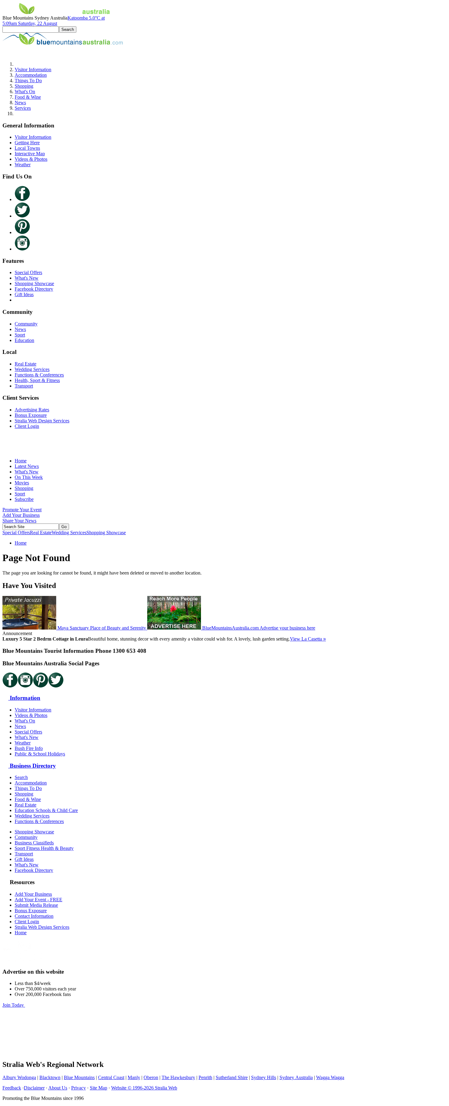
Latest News (27, 466)
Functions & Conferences (39, 374)
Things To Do (28, 80)
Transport (24, 385)
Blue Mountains (79, 1077)
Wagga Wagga (330, 1077)
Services (23, 108)
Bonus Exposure (31, 415)
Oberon (151, 1077)
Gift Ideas (24, 294)
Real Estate (25, 363)
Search (21, 777)
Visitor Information (33, 69)
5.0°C (53, 20)
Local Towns (27, 148)
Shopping (24, 86)
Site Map (98, 1087)
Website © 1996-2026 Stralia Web (144, 1087)
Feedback (11, 1087)
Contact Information (34, 916)
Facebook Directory (34, 289)
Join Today (13, 1005)
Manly (134, 1077)
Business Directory (32, 765)
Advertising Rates (32, 409)
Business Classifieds (34, 842)
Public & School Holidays (40, 753)
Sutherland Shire (232, 1077)
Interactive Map (30, 153)
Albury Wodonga (19, 1077)
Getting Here (27, 142)
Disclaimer (34, 1087)
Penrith (205, 1077)
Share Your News (19, 520)
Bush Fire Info (29, 748)
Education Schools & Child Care (46, 810)
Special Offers (28, 272)
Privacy (78, 1087)
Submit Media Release (36, 905)
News (20, 102)
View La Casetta (308, 638)
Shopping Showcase (34, 283)
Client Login (27, 426)
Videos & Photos (31, 159)
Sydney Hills (263, 1077)
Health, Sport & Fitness (37, 380)
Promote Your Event (22, 509)
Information (24, 698)
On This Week (29, 477)
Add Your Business (21, 515)
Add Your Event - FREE (38, 899)
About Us (57, 1087)
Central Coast (111, 1077)
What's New (26, 278)
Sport (20, 334)
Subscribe (24, 499)
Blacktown (49, 1077)
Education (24, 340)
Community (26, 323)
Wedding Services (32, 369)
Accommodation (31, 75)
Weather (23, 164)
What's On (25, 91)
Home (21, 460)
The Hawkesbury (178, 1077)
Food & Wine (28, 97)
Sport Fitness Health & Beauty (44, 848)
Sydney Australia (296, 1077)
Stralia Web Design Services (42, 420)
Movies (22, 482)
